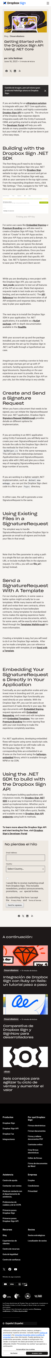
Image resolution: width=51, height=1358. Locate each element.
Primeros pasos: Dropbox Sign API (10, 1220)
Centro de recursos (11, 1249)
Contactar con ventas (12, 1186)
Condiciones (33, 1186)
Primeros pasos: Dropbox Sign (10, 1211)
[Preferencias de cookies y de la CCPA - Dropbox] (25, 1342)
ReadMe (22, 327)
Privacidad (32, 1191)
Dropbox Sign (34, 170)
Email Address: (11, 853)
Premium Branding (12, 228)
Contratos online (35, 1145)
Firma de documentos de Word (37, 1165)
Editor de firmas (35, 1158)
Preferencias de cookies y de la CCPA (12, 1203)
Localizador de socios (37, 1241)
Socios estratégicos (36, 1235)
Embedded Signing (36, 225)
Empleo (31, 1180)
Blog (6, 36)
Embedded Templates (18, 719)
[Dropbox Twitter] (4, 1269)
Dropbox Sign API (12, 113)
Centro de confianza (11, 1260)
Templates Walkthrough (33, 625)
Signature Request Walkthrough (19, 418)
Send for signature (15, 905)
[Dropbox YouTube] (15, 1269)
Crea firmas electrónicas (33, 1151)
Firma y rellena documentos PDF (35, 1138)
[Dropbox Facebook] (9, 1269)
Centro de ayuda (10, 1180)
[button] (48, 3)
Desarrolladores (17, 36)
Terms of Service (35, 900)
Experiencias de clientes (10, 1242)
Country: (9, 864)
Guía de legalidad (10, 1254)
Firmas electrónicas (36, 1126)
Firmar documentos (37, 1131)
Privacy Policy (16, 900)
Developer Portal (15, 125)
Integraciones (9, 1139)
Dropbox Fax (8, 1134)
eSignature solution (36, 103)
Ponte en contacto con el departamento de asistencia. (12, 1194)
